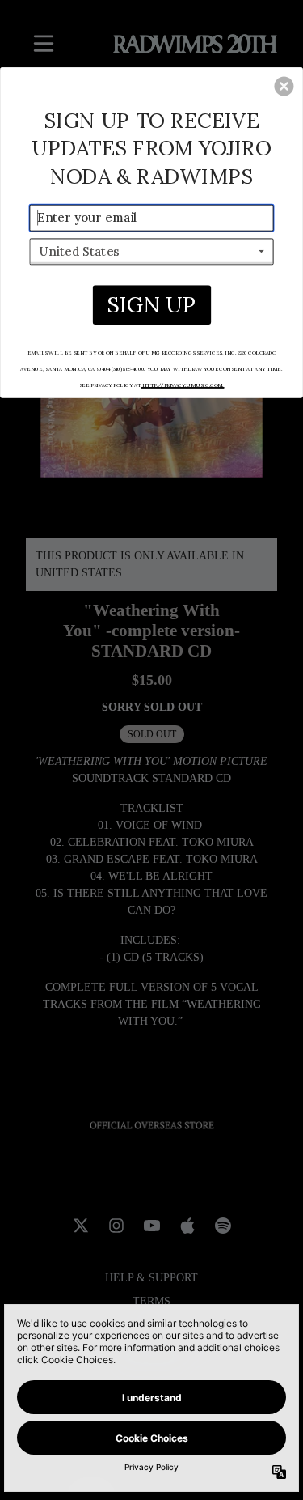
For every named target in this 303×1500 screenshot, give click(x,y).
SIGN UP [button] (151, 303)
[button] (283, 86)
